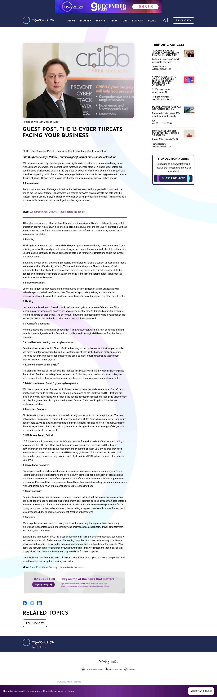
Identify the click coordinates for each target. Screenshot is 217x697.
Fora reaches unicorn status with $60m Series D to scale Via (165, 133)
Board (152, 21)
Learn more (69, 691)
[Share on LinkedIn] (39, 605)
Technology (35, 623)
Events (100, 21)
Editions (138, 21)
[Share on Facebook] (25, 605)
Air (153, 121)
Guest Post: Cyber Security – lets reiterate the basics (57, 211)
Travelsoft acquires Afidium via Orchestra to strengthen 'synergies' (165, 53)
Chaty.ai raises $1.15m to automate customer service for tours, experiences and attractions (164, 81)
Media (113, 21)
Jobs (125, 21)
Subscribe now (183, 20)
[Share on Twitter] (32, 605)
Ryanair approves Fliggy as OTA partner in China (166, 108)
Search (164, 20)
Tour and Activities (160, 97)
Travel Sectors (159, 66)
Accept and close (201, 691)
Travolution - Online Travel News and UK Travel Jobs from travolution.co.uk (38, 642)
